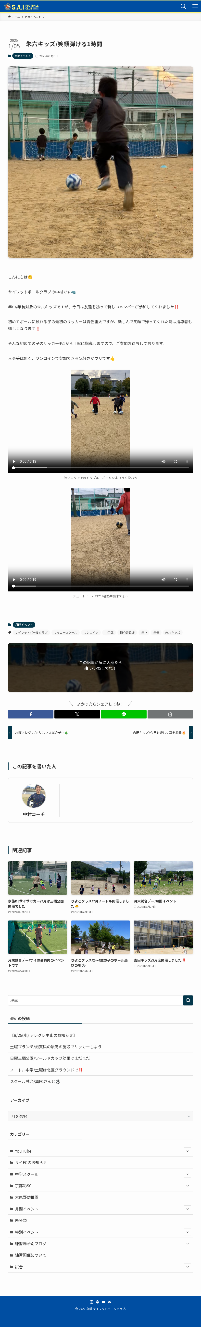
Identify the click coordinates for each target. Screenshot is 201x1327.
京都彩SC (23, 1185)
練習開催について (30, 1255)
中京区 (109, 632)
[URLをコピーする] (170, 714)
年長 (156, 632)
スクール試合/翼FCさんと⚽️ (35, 1081)
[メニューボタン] (195, 6)
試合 (19, 1267)
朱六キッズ (172, 632)
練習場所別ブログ (30, 1243)
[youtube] (103, 1302)
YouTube (23, 1151)
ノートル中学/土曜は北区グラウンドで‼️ (46, 1070)
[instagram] (91, 1302)
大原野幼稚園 (26, 1197)
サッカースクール (65, 632)
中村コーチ (34, 814)
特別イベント (26, 1232)
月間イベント (23, 56)
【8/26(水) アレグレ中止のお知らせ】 (43, 1035)
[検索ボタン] (183, 6)
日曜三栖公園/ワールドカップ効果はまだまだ (50, 1058)
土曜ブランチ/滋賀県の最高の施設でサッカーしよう (56, 1046)
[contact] (109, 1302)
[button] (31, 714)
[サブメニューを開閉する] (187, 1150)
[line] (97, 1302)
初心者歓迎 (127, 632)
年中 (144, 632)
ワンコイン (91, 632)
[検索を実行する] (188, 1000)
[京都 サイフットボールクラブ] (21, 6)
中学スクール (26, 1174)
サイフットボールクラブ (31, 632)
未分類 (21, 1220)
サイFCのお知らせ (31, 1162)
